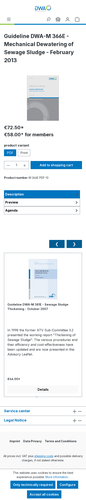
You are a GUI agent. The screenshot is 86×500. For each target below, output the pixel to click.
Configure (68, 485)
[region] (43, 98)
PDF (10, 153)
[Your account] (67, 19)
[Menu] (9, 19)
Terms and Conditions (61, 441)
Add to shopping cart (56, 165)
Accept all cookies (44, 494)
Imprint (15, 441)
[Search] (48, 19)
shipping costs (43, 456)
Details (43, 389)
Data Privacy (32, 441)
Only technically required (33, 485)
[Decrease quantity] (8, 165)
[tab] (42, 194)
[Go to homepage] (43, 8)
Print (24, 153)
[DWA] (58, 19)
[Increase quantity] (25, 165)
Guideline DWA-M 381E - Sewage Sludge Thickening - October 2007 (37, 307)
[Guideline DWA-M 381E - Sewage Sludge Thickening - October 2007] (43, 280)
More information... (57, 477)
